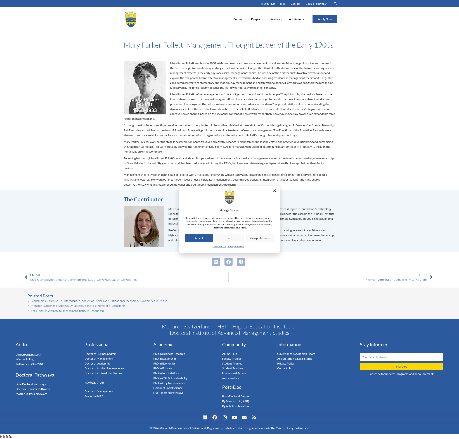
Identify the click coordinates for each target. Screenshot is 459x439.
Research (276, 19)
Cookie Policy (219, 246)
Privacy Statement (236, 246)
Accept (199, 238)
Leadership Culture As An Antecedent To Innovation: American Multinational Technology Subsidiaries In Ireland (99, 301)
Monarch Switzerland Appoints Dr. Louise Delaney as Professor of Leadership (78, 305)
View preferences (260, 238)
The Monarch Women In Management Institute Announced (67, 310)
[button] (274, 190)
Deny (229, 238)
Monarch (238, 19)
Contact (295, 3)
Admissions (296, 19)
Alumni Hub (268, 3)
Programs (257, 19)
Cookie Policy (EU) (317, 3)
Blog (282, 3)
